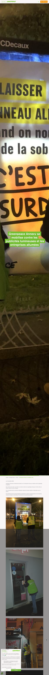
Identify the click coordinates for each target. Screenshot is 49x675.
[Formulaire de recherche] (38, 2)
